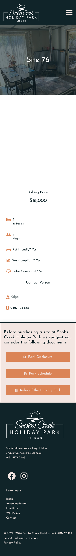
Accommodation (16, 503)
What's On (13, 513)
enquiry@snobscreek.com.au (24, 453)
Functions (12, 508)
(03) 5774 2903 (15, 457)
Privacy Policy (12, 542)
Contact (11, 518)
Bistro (10, 499)
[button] (38, 357)
